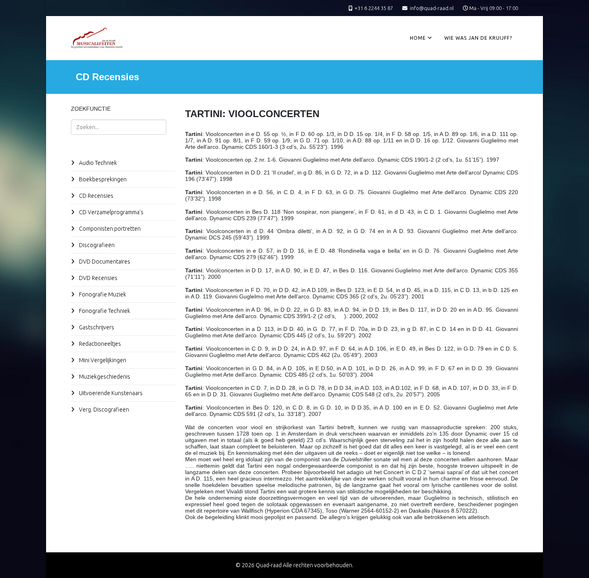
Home (418, 38)
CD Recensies (95, 196)
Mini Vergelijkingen (102, 360)
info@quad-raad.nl (432, 8)
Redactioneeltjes (99, 344)
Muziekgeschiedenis (104, 376)
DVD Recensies (97, 278)
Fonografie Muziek (102, 294)
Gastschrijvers (96, 327)
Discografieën (96, 245)
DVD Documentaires (104, 261)
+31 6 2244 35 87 (374, 8)
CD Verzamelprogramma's (110, 212)
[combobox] (118, 127)
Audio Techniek (97, 163)
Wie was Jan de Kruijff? (478, 38)
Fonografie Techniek (104, 311)
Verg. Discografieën (103, 409)
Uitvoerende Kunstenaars (110, 393)
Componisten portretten (109, 228)
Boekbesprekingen (102, 179)
